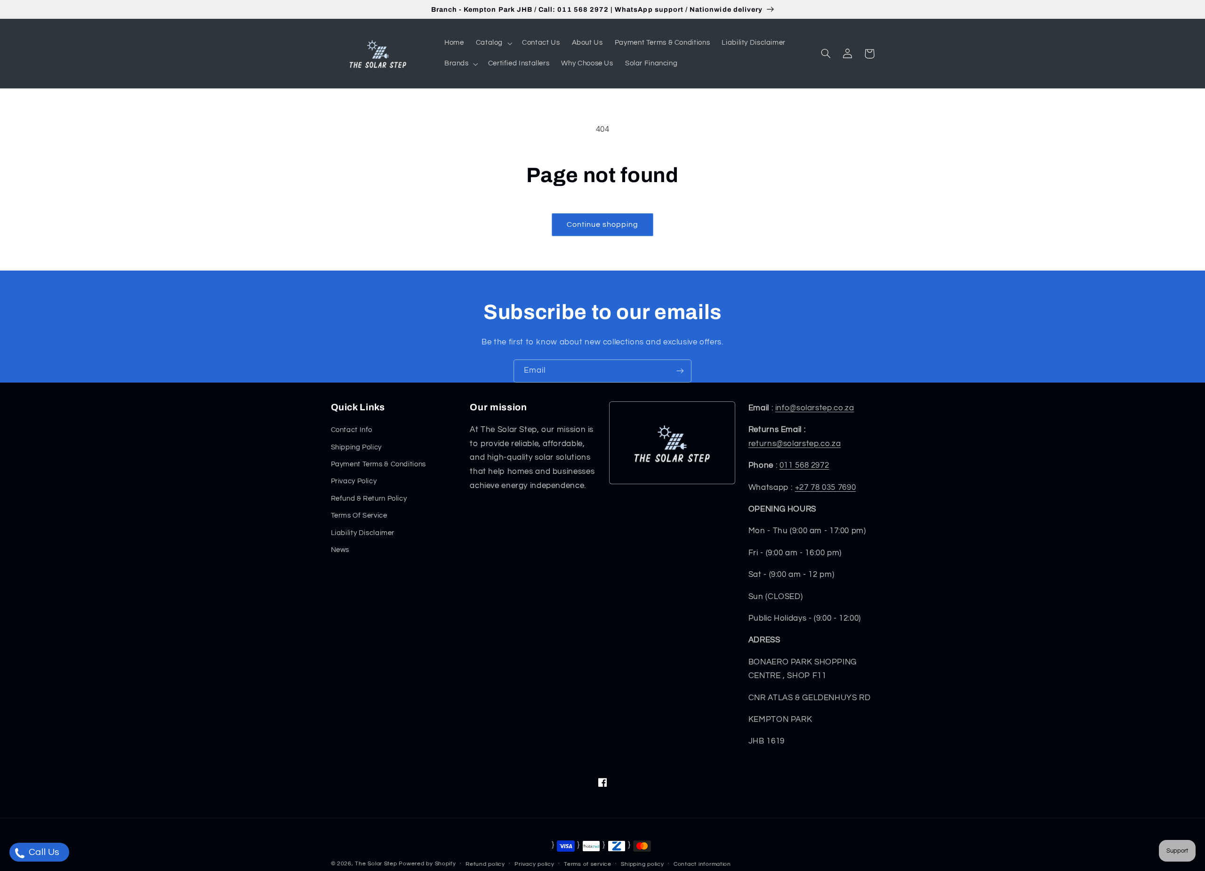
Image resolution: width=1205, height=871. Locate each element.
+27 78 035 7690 (825, 487)
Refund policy (485, 864)
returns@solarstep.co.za (794, 443)
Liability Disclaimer (363, 532)
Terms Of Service (359, 515)
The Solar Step (376, 863)
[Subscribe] (680, 371)
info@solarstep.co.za (814, 408)
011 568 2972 (804, 465)
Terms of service (587, 864)
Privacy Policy (354, 481)
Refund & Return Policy (369, 498)
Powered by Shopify (427, 863)
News (340, 549)
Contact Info (352, 429)
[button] (493, 43)
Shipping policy (642, 864)
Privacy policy (534, 864)
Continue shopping (603, 224)
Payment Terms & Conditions (378, 464)
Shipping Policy (356, 447)
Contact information (702, 864)
